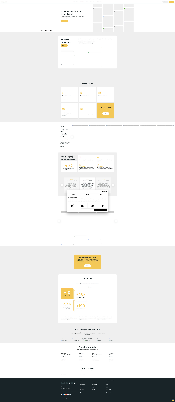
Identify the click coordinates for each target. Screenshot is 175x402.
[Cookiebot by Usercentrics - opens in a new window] (103, 191)
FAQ (81, 391)
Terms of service (94, 384)
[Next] (113, 185)
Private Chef (94, 382)
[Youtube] (75, 383)
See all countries (109, 392)
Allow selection (87, 209)
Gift (87, 1)
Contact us (93, 389)
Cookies (93, 387)
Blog (81, 386)
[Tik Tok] (72, 383)
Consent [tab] (73, 194)
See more (62, 146)
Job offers (82, 389)
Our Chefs (82, 1)
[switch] (82, 206)
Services (81, 387)
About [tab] (101, 194)
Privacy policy (94, 386)
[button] (72, 137)
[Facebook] (62, 383)
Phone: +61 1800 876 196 (65, 388)
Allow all (100, 209)
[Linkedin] (69, 383)
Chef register (92, 1)
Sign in (81, 392)
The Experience (75, 1)
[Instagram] (64, 383)
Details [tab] (87, 194)
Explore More (99, 1)
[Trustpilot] (46, 30)
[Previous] (72, 137)
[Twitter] (67, 383)
